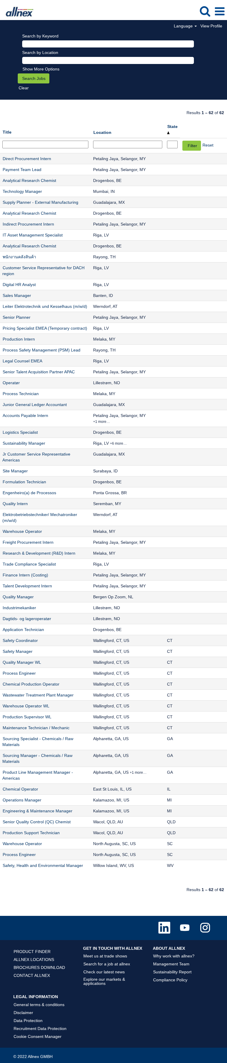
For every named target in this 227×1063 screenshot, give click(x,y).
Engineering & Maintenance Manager (37, 811)
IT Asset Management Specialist (33, 235)
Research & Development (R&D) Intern (39, 553)
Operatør (11, 382)
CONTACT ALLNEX (32, 975)
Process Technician (21, 393)
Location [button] (102, 132)
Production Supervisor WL (27, 716)
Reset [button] (207, 145)
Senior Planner (16, 317)
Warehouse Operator (22, 531)
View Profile (211, 26)
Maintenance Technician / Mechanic (36, 727)
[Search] (204, 11)
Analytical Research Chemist (29, 180)
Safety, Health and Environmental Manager (43, 865)
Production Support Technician (31, 832)
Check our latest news (104, 972)
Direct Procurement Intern (27, 158)
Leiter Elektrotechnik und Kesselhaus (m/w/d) (45, 306)
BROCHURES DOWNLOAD (39, 967)
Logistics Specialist (20, 432)
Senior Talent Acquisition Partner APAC (39, 371)
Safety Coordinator (20, 640)
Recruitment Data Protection (40, 1028)
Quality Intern (15, 503)
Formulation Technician (24, 481)
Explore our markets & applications (104, 981)
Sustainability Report (172, 972)
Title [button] (7, 132)
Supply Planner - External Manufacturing (40, 202)
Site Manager (15, 471)
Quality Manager (18, 596)
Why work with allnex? (173, 956)
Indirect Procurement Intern (28, 224)
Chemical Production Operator (31, 684)
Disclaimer (23, 1012)
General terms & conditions (39, 1004)
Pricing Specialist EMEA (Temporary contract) (45, 328)
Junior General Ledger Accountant (35, 404)
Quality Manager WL (22, 662)
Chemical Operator (20, 789)
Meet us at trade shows (105, 956)
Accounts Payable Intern (25, 415)
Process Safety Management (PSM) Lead (41, 350)
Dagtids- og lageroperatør (27, 618)
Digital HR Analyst (19, 284)
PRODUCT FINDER (32, 951)
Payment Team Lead (22, 169)
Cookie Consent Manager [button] (37, 1036)
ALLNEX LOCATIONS (34, 959)
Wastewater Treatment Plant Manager (38, 695)
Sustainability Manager (24, 443)
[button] (219, 11)
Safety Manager (18, 651)
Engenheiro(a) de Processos (29, 492)
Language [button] (184, 26)
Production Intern (19, 339)
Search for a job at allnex (106, 964)
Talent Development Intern (27, 586)
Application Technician (23, 629)
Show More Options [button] (40, 69)
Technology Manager (22, 191)
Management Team (171, 964)
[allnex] (17, 11)
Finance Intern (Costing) (25, 575)
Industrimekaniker (19, 607)
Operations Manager (22, 800)
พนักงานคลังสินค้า (19, 256)
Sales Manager (17, 295)
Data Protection (28, 1020)
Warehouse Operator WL (26, 706)
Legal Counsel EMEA (22, 361)
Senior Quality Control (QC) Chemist (37, 821)
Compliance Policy (170, 979)
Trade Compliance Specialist (29, 564)
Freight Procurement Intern (28, 542)
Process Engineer (19, 673)
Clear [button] (24, 88)
